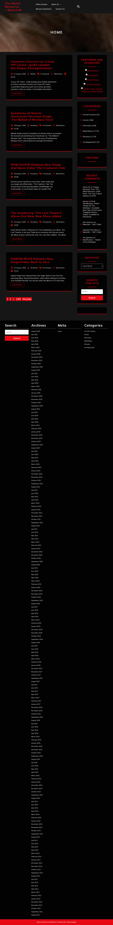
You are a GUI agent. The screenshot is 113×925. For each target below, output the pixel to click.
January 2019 (35, 626)
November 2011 (36, 905)
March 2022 (35, 503)
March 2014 (35, 814)
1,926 (18, 299)
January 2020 (35, 587)
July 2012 (34, 879)
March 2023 (35, 464)
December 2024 (36, 396)
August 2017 (35, 681)
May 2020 (34, 574)
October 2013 (36, 830)
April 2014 (34, 811)
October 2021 (36, 519)
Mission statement (43, 9)
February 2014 (36, 817)
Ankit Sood (55, 14)
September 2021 (37, 522)
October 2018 (36, 636)
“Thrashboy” (56, 9)
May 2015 (34, 769)
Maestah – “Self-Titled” (92, 224)
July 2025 (34, 373)
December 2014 (36, 785)
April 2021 (34, 539)
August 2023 (35, 448)
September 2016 (37, 717)
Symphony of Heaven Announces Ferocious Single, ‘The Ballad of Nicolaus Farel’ (32, 116)
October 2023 (36, 441)
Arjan (53, 18)
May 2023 (34, 458)
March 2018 (35, 659)
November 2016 (36, 711)
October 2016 (36, 714)
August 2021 (35, 526)
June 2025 (34, 376)
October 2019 (36, 597)
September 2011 (37, 912)
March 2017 (35, 698)
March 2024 (35, 425)
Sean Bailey (56, 38)
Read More (18, 93)
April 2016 (34, 733)
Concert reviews (89, 114)
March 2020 (35, 581)
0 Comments (44, 74)
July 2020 (34, 568)
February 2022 (36, 506)
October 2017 (36, 675)
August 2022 (35, 487)
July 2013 (34, 840)
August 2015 (35, 759)
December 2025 (36, 357)
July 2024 (34, 412)
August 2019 (35, 603)
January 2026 (35, 354)
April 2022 (34, 500)
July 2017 (34, 685)
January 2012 (35, 899)
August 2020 (35, 565)
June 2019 (34, 610)
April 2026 (34, 344)
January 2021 (35, 548)
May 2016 (34, 730)
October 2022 (36, 480)
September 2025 (37, 367)
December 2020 (36, 552)
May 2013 (34, 847)
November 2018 (36, 633)
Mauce (54, 28)
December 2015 (36, 746)
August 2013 (35, 837)
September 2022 (37, 484)
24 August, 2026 (20, 222)
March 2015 (35, 775)
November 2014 (36, 788)
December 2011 (36, 902)
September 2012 (37, 873)
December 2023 (36, 435)
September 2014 (37, 795)
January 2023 (35, 471)
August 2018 (35, 642)
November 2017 (36, 672)
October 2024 (36, 402)
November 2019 (36, 594)
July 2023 (34, 451)
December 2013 (36, 824)
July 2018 (34, 646)
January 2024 (35, 432)
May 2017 (34, 691)
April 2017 (34, 694)
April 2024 (34, 422)
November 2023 (36, 438)
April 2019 (34, 616)
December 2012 (36, 863)
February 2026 (36, 351)
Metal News (58, 74)
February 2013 (36, 856)
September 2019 (37, 600)
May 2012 (34, 886)
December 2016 (36, 707)
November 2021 (36, 516)
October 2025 (36, 364)
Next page (27, 299)
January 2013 (35, 860)
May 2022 (34, 497)
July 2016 (34, 724)
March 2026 (35, 347)
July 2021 (34, 529)
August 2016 (35, 720)
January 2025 (35, 393)
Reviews (86, 136)
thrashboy (34, 125)
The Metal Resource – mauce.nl (13, 7)
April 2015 (34, 772)
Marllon (33, 74)
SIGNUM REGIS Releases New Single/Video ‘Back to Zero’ (32, 260)
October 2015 (36, 753)
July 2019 (34, 607)
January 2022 (35, 509)
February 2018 (36, 662)
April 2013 (34, 850)
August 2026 (35, 331)
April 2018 (34, 655)
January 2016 (35, 743)
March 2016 (35, 736)
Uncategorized (89, 142)
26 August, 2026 (20, 125)
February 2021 (36, 545)
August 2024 (35, 409)
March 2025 (35, 386)
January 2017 (35, 704)
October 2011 (36, 908)
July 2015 (34, 762)
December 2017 (36, 668)
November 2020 (36, 555)
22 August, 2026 (20, 268)
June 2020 (34, 571)
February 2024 (36, 428)
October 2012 (36, 869)
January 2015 (35, 782)
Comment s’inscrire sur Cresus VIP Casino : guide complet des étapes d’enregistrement (33, 65)
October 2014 (36, 792)
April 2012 (34, 889)
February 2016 (36, 740)
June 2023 (34, 454)
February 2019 (36, 623)
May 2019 (34, 613)
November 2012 (36, 866)
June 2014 (34, 805)
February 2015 (36, 779)
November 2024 (36, 399)
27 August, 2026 (20, 74)
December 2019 (36, 590)
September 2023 (37, 445)
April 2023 (34, 461)
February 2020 (36, 584)
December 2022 (36, 474)
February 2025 (36, 389)
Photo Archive (41, 4)
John (53, 23)
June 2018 (34, 649)
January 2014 (35, 821)
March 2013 (35, 853)
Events (86, 120)
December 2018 (36, 629)
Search (92, 298)
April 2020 (34, 578)
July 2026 (34, 334)
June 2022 (34, 493)
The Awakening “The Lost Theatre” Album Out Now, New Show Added (36, 214)
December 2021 (36, 513)
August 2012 (35, 876)
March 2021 (35, 542)
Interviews (87, 125)
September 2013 (37, 834)
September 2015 (37, 756)
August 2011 (35, 915)
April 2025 (34, 383)
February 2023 (36, 467)
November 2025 (36, 360)
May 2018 (34, 652)
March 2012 (35, 892)
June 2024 (34, 415)
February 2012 (36, 895)
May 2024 (34, 419)
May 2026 (34, 341)
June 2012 (34, 882)
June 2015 (34, 766)
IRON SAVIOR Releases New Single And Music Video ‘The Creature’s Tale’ (38, 166)
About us (55, 4)
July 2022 (34, 490)
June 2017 (34, 688)
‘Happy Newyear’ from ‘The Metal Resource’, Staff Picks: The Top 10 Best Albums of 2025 (92, 191)
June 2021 (34, 532)
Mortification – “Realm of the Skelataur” (92, 241)
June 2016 (34, 727)
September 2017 (37, 678)
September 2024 (37, 406)
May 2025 (34, 380)
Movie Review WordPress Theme (50, 922)
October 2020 (36, 558)
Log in (60, 331)
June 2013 (34, 843)
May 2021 (34, 535)
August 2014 (35, 798)
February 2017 (36, 701)
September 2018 (37, 639)
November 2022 (36, 477)
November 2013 (36, 827)
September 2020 (37, 561)
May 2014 (34, 808)
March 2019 (35, 620)
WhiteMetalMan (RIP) (60, 33)
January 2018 (35, 665)
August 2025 (35, 370)
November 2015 (36, 749)
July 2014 (34, 801)
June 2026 (34, 338)
